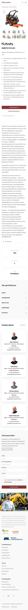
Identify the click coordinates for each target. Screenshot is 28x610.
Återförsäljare (5, 571)
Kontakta (4, 574)
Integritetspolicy (5, 606)
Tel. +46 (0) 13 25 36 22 (14, 397)
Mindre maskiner (6, 558)
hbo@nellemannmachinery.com (14, 374)
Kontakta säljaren (13, 107)
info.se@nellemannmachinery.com (10, 589)
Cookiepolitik (14, 606)
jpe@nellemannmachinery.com (14, 423)
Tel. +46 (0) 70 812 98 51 (14, 421)
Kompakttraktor (6, 552)
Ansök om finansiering (13, 111)
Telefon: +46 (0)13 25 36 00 (8, 587)
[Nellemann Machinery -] (6, 2)
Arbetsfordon (5, 550)
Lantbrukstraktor (6, 555)
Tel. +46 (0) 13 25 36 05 (14, 348)
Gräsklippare (5, 547)
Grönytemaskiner (5, 7)
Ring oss (23, 325)
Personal (4, 566)
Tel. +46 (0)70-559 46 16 (14, 372)
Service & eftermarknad (7, 568)
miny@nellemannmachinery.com (14, 399)
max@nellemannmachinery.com (14, 349)
